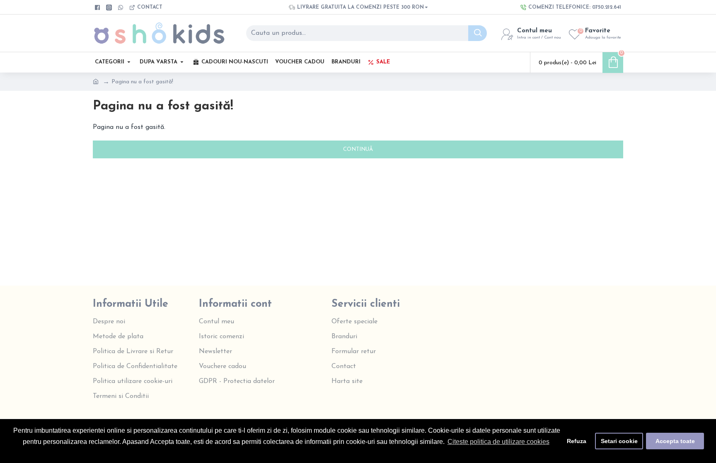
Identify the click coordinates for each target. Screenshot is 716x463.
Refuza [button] (576, 441)
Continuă (358, 149)
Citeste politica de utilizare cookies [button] (498, 441)
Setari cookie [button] (619, 441)
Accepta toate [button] (675, 441)
